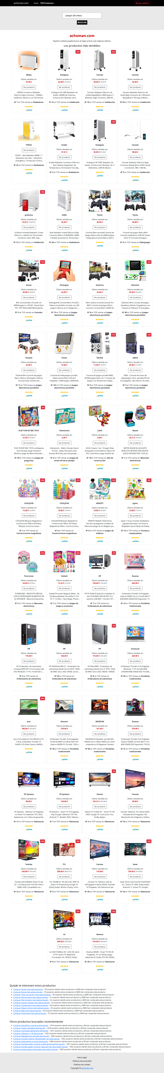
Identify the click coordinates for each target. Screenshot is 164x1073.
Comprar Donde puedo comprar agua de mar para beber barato (40, 1047)
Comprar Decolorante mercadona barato (30, 997)
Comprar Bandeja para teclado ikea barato (31, 1036)
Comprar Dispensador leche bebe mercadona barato (35, 1049)
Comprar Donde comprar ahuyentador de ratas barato (36, 1039)
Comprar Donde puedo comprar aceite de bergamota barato (39, 1044)
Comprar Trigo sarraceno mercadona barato (32, 994)
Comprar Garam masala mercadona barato (31, 1002)
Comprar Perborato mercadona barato (29, 1013)
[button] (47, 3)
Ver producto (28, 87)
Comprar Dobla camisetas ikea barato (29, 1028)
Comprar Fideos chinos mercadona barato (31, 1008)
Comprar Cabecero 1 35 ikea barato (28, 1033)
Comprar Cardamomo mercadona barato (30, 1005)
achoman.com (21, 3)
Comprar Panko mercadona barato (28, 989)
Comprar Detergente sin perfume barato (30, 1041)
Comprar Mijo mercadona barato (27, 1010)
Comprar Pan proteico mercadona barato (30, 1000)
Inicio (36, 3)
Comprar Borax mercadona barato (28, 992)
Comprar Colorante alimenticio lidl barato (30, 1031)
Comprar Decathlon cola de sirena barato (30, 1025)
